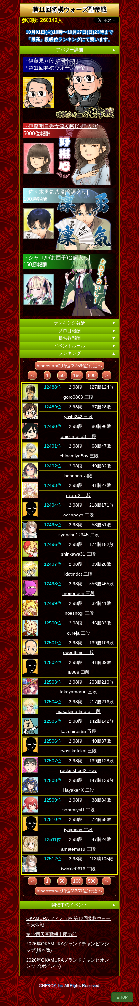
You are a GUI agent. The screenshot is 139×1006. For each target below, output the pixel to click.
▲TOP (122, 997)
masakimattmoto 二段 (78, 711)
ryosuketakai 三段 (78, 750)
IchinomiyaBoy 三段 (79, 455)
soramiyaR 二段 (78, 809)
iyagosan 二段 (78, 829)
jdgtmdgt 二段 (78, 573)
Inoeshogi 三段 (78, 613)
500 (92, 375)
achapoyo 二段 (78, 514)
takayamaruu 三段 (78, 691)
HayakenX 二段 (78, 790)
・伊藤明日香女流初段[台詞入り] (60, 126)
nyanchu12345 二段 (78, 534)
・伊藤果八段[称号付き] (50, 61)
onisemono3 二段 (78, 436)
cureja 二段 (78, 633)
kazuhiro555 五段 (78, 731)
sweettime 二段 (78, 652)
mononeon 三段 (78, 593)
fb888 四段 (79, 672)
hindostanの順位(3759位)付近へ (69, 365)
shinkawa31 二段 (78, 554)
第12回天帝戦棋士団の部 (51, 934)
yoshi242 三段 (78, 416)
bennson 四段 (78, 475)
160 (77, 375)
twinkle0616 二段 (78, 868)
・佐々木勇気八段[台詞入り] (55, 192)
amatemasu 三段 (78, 849)
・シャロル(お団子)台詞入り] (56, 257)
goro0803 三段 (78, 397)
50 (62, 375)
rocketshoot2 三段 (78, 770)
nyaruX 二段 (78, 495)
